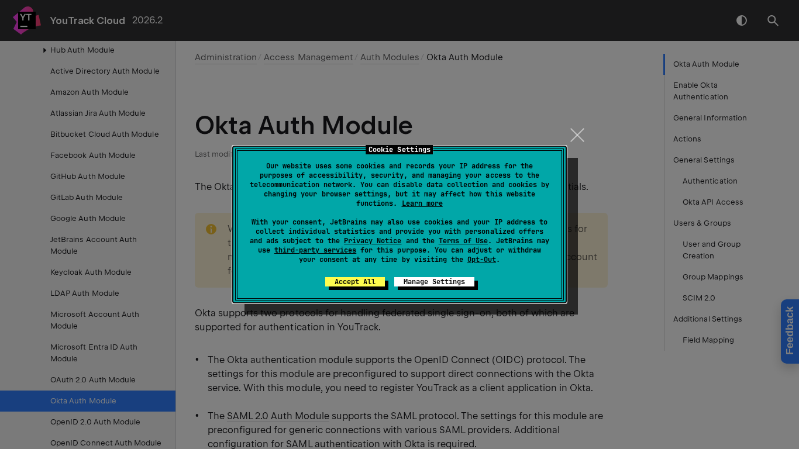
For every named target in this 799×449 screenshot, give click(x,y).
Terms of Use (463, 241)
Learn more (422, 203)
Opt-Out (481, 259)
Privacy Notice (372, 241)
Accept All (355, 281)
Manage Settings (434, 281)
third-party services (315, 250)
